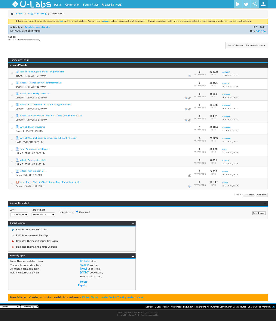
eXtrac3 (19, 153)
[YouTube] (238, 4)
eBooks (19, 13)
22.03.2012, (230, 186)
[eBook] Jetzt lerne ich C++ (32, 171)
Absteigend (84, 212)
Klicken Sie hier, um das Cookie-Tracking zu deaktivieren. (113, 297)
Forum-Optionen (235, 45)
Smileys (84, 265)
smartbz (19, 87)
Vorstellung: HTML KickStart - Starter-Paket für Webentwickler (50, 182)
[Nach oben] (273, 307)
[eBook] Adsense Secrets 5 (33, 160)
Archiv (166, 307)
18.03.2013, (230, 87)
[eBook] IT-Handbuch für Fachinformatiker (41, 83)
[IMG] (83, 269)
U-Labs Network (111, 4)
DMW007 (15, 31)
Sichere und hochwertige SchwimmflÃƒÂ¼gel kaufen (221, 307)
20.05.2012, (230, 164)
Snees (18, 131)
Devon (19, 175)
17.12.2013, (230, 75)
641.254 (261, 31)
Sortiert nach (38, 210)
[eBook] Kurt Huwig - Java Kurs (35, 93)
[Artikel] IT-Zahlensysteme (32, 127)
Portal (58, 4)
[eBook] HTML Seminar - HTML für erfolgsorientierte (45, 105)
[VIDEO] (84, 272)
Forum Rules (90, 4)
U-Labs (158, 307)
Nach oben (261, 195)
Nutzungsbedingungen (182, 307)
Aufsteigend (67, 212)
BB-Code (85, 261)
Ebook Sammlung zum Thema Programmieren (42, 72)
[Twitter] (246, 4)
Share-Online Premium (259, 307)
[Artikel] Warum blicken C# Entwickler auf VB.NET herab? (48, 138)
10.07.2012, (230, 142)
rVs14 (18, 142)
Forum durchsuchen (254, 45)
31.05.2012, (230, 153)
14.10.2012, (230, 98)
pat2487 (19, 76)
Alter (13, 210)
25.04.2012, (230, 175)
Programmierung (37, 13)
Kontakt (149, 307)
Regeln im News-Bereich (37, 27)
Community (72, 4)
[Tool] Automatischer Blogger (34, 149)
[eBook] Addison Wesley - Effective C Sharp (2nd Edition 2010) (51, 116)
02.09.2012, (230, 131)
